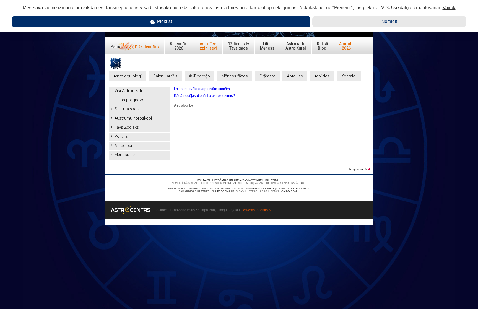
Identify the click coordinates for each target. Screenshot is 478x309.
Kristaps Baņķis (262, 188)
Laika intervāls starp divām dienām (202, 89)
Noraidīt (389, 21)
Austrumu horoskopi (133, 118)
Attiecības (124, 145)
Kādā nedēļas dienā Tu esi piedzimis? (204, 96)
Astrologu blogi (127, 76)
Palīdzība (271, 180)
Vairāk (449, 7)
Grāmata (267, 76)
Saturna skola (127, 109)
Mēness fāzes (235, 76)
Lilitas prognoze (129, 99)
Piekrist (164, 21)
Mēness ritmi (126, 154)
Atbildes (322, 76)
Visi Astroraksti (128, 90)
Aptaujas (295, 76)
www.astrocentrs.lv (257, 210)
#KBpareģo (199, 76)
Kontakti (348, 76)
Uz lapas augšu (358, 169)
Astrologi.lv (300, 188)
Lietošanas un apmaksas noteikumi (237, 180)
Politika (121, 136)
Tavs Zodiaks (127, 127)
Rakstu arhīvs (165, 76)
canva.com (289, 191)
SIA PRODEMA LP (223, 191)
